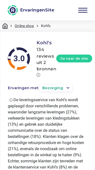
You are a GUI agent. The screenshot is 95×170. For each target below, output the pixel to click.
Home (5, 26)
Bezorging (52, 87)
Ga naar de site (74, 58)
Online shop (24, 26)
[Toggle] (82, 10)
